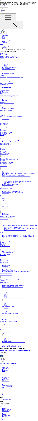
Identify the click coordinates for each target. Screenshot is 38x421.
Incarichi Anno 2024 (5, 120)
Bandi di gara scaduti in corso (5, 200)
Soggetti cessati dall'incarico (6, 79)
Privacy (1, 91)
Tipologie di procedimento (4, 157)
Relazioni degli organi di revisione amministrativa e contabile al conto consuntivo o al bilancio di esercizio (18, 235)
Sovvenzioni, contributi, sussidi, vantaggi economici (8, 201)
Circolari (5, 66)
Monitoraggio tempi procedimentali (5, 158)
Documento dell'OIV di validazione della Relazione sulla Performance (15, 230)
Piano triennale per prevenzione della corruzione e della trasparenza (10, 57)
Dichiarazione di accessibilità (6, 415)
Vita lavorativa (4, 378)
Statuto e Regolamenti (7, 64)
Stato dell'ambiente (5, 266)
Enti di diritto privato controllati (5, 153)
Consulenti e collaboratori (4, 92)
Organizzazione (2, 75)
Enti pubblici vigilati (3, 151)
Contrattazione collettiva (4, 123)
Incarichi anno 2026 (5, 119)
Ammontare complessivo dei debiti (7, 252)
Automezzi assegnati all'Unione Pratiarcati (9, 345)
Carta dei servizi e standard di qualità (6, 241)
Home (3, 45)
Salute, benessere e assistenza (7, 388)
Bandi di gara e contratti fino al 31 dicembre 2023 (8, 188)
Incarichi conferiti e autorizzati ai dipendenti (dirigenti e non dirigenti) (11, 116)
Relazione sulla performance (4, 143)
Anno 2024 (6, 308)
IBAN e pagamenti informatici (5, 254)
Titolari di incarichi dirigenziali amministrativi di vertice (9, 95)
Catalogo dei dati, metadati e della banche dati (9, 324)
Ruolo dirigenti (4, 100)
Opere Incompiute (5, 172)
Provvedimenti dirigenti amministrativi (6, 163)
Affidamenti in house (5, 193)
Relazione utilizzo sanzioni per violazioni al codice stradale (11, 346)
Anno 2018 (6, 292)
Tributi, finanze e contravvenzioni (7, 386)
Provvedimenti (2, 160)
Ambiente (3, 387)
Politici (3, 371)
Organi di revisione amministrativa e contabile (7, 232)
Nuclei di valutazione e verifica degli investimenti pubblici (9, 257)
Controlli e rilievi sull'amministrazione (6, 220)
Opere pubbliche (3, 255)
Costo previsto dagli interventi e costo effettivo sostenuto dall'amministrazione (12, 279)
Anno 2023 (6, 297)
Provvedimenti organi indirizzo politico (6, 162)
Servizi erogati (2, 239)
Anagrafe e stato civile (5, 376)
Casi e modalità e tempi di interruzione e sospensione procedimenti (12, 344)
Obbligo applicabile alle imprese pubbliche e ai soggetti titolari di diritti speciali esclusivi (16, 176)
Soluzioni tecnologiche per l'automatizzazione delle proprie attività (12, 171)
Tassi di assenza (2, 115)
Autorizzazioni (4, 389)
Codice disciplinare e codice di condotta (8, 69)
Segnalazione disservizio (6, 410)
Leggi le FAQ (4, 408)
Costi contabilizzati (3, 243)
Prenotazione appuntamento (6, 409)
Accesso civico (2, 315)
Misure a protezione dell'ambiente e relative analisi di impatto (11, 268)
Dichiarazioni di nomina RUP (7, 341)
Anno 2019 (6, 293)
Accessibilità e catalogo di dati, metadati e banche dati (8, 321)
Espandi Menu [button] (2, 53)
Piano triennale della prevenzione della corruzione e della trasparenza (13, 285)
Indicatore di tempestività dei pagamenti (8, 251)
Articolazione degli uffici (4, 84)
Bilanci (1, 209)
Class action (2, 242)
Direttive (5, 65)
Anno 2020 (6, 294)
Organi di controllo (3, 238)
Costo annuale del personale (6, 107)
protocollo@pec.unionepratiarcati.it (7, 406)
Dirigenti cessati (2, 102)
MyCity (2, 419)
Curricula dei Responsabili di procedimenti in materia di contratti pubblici (13, 342)
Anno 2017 (6, 291)
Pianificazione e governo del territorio (6, 259)
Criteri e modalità (3, 203)
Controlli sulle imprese (3, 164)
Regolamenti (4, 326)
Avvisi (3, 395)
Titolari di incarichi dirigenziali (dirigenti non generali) (8, 96)
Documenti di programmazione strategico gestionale (10, 67)
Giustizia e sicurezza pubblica (7, 385)
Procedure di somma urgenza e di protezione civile (10, 184)
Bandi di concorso (3, 130)
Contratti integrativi (5, 127)
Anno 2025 (6, 340)
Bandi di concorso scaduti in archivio (6, 132)
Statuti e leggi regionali (6, 68)
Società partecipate (3, 152)
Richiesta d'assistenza (5, 411)
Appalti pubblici (4, 380)
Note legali (4, 414)
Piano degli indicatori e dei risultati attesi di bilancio (8, 216)
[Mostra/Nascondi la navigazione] (8, 17)
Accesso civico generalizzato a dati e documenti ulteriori (11, 318)
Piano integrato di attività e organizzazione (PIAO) (8, 56)
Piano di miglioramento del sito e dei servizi (9, 416)
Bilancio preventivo (5, 213)
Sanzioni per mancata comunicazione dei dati (7, 83)
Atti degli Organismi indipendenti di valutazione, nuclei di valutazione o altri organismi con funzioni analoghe (19, 225)
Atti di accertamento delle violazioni (8, 306)
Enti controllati (2, 149)
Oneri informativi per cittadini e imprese (6, 70)
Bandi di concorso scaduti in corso (5, 133)
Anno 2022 (6, 296)
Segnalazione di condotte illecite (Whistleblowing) (10, 313)
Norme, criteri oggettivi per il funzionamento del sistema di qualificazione (13, 175)
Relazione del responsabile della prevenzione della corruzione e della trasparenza (15, 298)
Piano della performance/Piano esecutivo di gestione (10, 141)
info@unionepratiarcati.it (6, 405)
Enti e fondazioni (5, 370)
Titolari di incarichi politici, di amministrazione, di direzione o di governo (11, 77)
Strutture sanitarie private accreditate (6, 273)
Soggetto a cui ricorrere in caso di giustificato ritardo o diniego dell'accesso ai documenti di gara (17, 333)
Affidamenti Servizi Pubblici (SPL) (7, 185)
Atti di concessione (3, 208)
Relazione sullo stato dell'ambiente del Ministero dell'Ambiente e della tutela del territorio (16, 271)
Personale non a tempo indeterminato (6, 110)
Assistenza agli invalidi (6, 40)
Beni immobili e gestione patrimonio (6, 217)
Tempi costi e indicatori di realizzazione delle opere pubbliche (10, 258)
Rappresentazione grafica (4, 154)
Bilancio (3, 41)
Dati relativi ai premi (3, 148)
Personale (1, 93)
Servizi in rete (2, 245)
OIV (1, 129)
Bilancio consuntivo (5, 214)
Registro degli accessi (5, 319)
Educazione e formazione (6, 384)
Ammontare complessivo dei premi (5, 144)
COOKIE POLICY (3, 5)
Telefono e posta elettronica (4, 90)
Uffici (3, 369)
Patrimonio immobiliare (4, 219)
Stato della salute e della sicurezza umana (8, 270)
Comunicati (4, 394)
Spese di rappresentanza (6, 332)
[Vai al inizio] (0, 354)
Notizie (3, 393)
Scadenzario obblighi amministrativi (8, 73)
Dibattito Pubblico (7, 183)
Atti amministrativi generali (6, 62)
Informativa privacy (5, 413)
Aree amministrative (5, 368)
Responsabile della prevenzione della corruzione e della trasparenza (12, 287)
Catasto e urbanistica (5, 381)
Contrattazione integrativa (4, 124)
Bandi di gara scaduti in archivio (5, 195)
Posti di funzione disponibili (6, 99)
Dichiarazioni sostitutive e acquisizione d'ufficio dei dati (9, 159)
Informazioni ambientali (4, 260)
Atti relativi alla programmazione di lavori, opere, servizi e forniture (12, 192)
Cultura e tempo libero (5, 377)
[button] (5, 35)
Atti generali (2, 58)
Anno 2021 (6, 295)
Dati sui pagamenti (3, 248)
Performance (2, 135)
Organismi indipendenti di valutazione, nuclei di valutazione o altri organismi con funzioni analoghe (15, 222)
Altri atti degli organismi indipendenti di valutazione (12, 227)
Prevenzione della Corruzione (5, 282)
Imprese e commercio (5, 379)
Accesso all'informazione (6, 39)
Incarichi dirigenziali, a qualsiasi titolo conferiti (9, 98)
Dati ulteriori (5, 48)
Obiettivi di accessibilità (6, 327)
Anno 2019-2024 (5, 198)
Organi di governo (5, 367)
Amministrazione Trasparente (7, 46)
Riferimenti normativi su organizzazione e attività (10, 61)
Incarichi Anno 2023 (5, 121)
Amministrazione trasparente (6, 412)
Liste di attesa (2, 244)
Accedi (1, 44)
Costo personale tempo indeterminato (8, 108)
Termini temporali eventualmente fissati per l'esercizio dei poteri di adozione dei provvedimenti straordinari (17, 278)
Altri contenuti (5, 47)
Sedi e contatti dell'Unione (6, 399)
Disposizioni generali (3, 54)
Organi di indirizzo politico (6, 87)
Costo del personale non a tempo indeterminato (9, 113)
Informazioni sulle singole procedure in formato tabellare (11, 191)
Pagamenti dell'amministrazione (5, 246)
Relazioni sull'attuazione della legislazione (8, 269)
